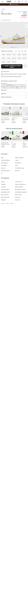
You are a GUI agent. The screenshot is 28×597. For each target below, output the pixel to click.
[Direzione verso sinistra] (1, 36)
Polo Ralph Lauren (19, 168)
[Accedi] (18, 1)
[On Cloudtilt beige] (17, 136)
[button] (14, 35)
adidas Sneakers (5, 189)
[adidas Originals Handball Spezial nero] (6, 136)
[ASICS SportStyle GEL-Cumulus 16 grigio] (6, 112)
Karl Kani (17, 170)
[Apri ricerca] (15, 1)
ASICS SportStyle (5, 160)
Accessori (3, 187)
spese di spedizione (25, 12)
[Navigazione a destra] (26, 36)
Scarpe (3, 181)
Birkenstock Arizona (20, 189)
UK (19, 51)
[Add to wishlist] (26, 26)
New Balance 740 (5, 192)
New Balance (4, 163)
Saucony (3, 168)
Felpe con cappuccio (20, 184)
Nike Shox (17, 197)
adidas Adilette (19, 187)
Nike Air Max (18, 194)
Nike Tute (17, 200)
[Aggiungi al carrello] (10, 108)
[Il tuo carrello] (25, 1)
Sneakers (3, 200)
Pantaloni (3, 184)
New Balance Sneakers (21, 192)
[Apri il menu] (2, 1)
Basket (11, 203)
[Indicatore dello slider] (11, 47)
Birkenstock (18, 163)
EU (16, 51)
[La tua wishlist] (22, 1)
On (2, 173)
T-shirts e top (18, 181)
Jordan (17, 160)
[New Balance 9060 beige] (17, 112)
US (22, 51)
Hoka (16, 165)
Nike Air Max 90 (5, 197)
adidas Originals (19, 157)
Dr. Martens (4, 165)
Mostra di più (4, 90)
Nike (2, 12)
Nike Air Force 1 (5, 194)
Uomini (2, 203)
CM (25, 51)
